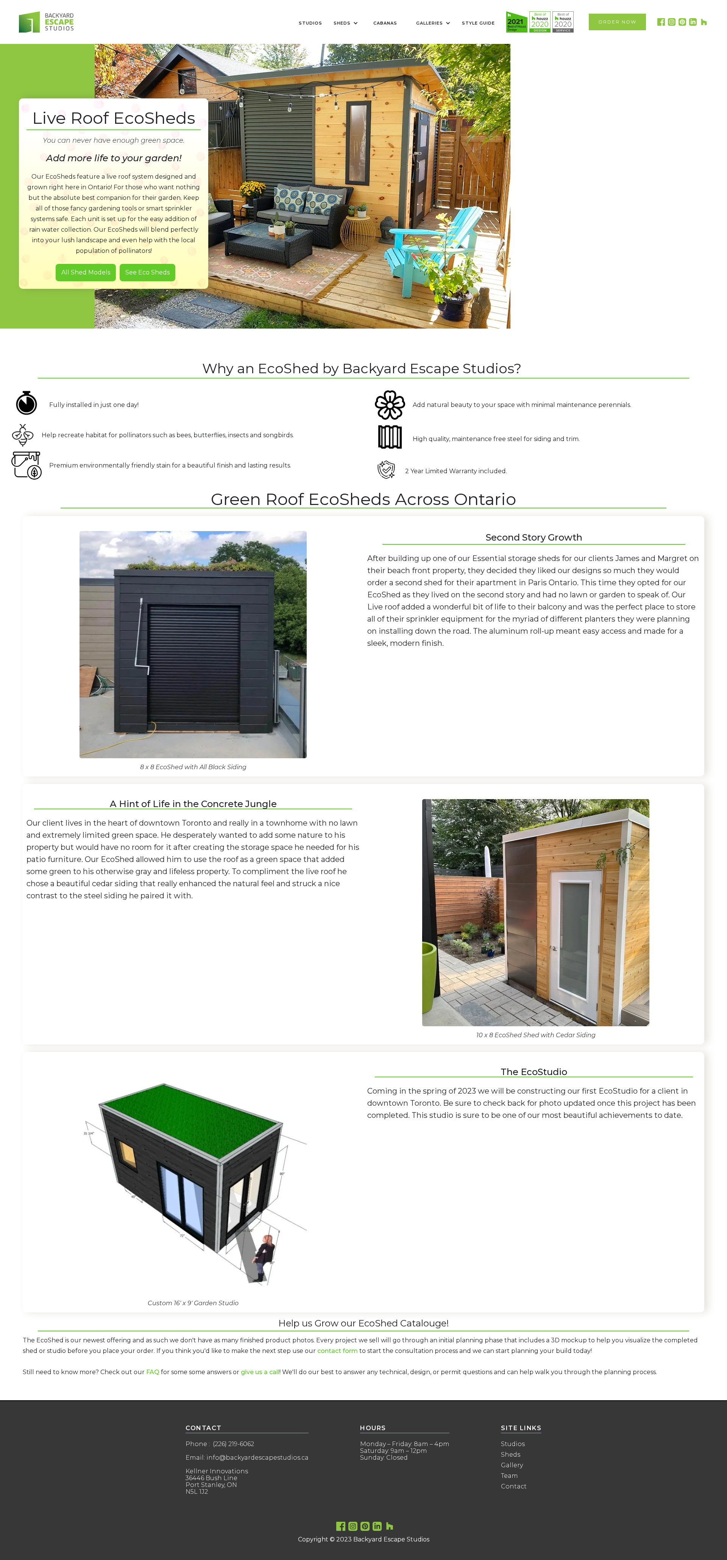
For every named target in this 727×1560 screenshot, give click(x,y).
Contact (514, 1486)
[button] (344, 22)
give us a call (260, 1372)
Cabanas (385, 23)
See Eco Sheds (147, 272)
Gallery (512, 1465)
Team (509, 1476)
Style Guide (478, 23)
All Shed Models (85, 272)
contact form (337, 1350)
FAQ (152, 1372)
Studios (310, 23)
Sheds (510, 1454)
